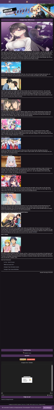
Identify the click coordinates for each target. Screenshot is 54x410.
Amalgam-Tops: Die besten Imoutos (11, 267)
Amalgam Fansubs (35, 404)
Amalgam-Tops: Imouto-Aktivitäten (11, 269)
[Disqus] (27, 291)
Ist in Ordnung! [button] (47, 407)
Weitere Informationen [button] (36, 407)
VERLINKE (35, 232)
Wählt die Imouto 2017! (9, 264)
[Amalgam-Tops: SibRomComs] (27, 50)
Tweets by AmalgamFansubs (7, 399)
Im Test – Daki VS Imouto (9, 262)
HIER (51, 57)
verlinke (22, 168)
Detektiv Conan (28, 353)
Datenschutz (23, 404)
